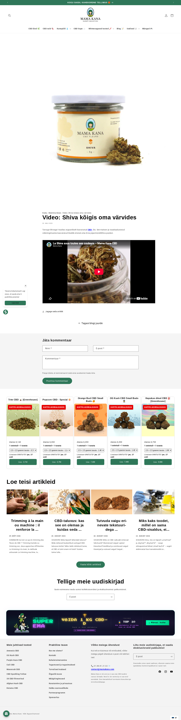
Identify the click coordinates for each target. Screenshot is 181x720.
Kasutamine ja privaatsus (60, 683)
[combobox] (174, 718)
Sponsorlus (54, 697)
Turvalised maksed (57, 669)
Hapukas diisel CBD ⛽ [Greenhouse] (158, 399)
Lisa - (22, 462)
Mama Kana (17, 714)
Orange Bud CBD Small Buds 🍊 (90, 399)
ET (176, 718)
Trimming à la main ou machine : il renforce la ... (27, 525)
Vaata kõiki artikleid (90, 564)
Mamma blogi (55, 213)
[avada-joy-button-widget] (6, 713)
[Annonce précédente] (7, 2)
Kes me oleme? (56, 651)
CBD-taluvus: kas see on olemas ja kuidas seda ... (69, 525)
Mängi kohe (158, 622)
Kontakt (52, 655)
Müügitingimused (57, 679)
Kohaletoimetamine (58, 660)
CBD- (90, 230)
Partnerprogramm (57, 693)
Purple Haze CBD (14, 660)
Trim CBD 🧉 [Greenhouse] (22, 400)
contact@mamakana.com (102, 669)
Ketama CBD (12, 688)
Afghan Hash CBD (15, 683)
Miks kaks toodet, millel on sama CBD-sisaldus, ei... (153, 525)
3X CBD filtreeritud (15, 679)
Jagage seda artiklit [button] (54, 311)
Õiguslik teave (55, 674)
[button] (9, 15)
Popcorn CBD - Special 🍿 (57, 400)
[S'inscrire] (111, 597)
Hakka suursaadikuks (58, 688)
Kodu (44, 213)
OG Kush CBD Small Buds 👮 (124, 399)
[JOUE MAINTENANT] (90, 622)
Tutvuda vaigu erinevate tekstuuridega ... (111, 525)
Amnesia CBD (13, 651)
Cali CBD (11, 665)
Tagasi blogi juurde (92, 323)
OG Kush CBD (13, 655)
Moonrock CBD (13, 669)
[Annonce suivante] (173, 2)
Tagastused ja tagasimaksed (62, 665)
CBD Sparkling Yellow (16, 674)
